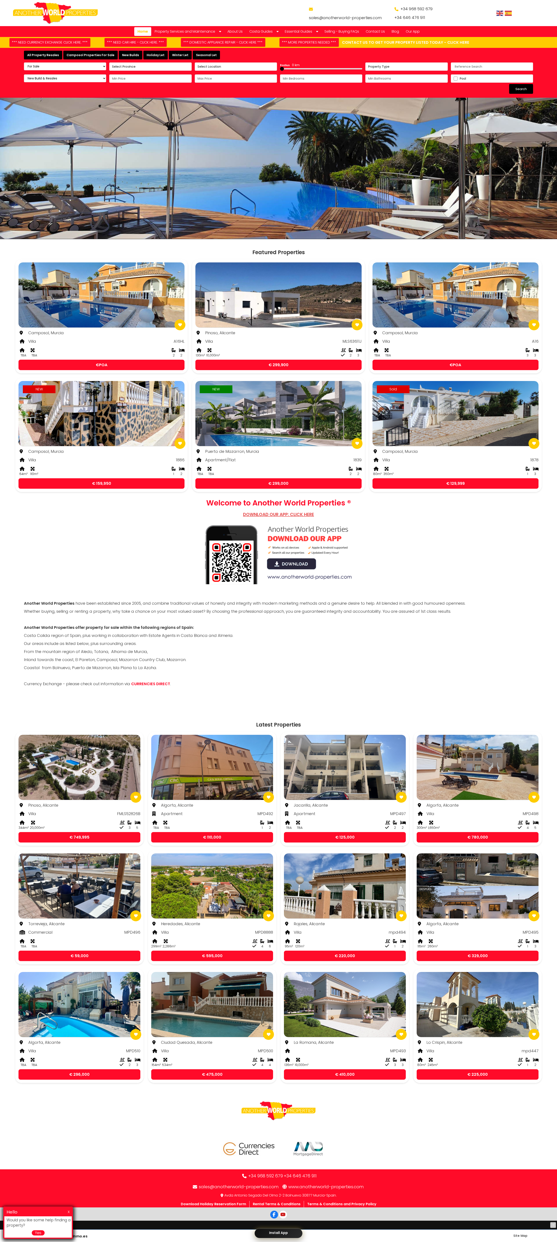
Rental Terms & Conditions (276, 1204)
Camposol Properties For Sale (90, 55)
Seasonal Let (206, 55)
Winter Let (180, 55)
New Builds (130, 55)
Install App (278, 1232)
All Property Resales (43, 55)
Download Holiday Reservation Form (213, 1204)
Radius (290, 65)
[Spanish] (508, 13)
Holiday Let (155, 55)
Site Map (520, 1236)
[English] (500, 13)
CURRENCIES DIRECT (150, 683)
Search (521, 89)
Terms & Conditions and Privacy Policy (341, 1204)
